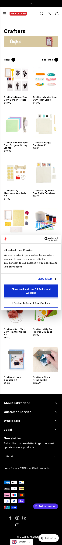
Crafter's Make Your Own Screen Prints (16, 98)
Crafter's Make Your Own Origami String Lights (16, 145)
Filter (7, 59)
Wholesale (12, 420)
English (22, 541)
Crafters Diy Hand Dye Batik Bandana (44, 191)
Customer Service (17, 412)
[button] (41, 13)
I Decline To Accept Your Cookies (31, 303)
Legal (8, 429)
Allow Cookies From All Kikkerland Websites (31, 291)
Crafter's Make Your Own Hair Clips (45, 98)
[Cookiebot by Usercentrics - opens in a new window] (44, 239)
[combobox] (21, 542)
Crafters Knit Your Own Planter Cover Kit (15, 332)
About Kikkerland (17, 403)
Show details (45, 278)
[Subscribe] (54, 456)
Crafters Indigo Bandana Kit (42, 144)
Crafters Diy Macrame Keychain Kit (15, 193)
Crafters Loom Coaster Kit (12, 378)
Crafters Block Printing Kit (41, 378)
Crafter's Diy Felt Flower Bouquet (43, 330)
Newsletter (12, 438)
